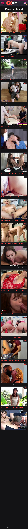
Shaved (3, 150)
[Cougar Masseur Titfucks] (14, 233)
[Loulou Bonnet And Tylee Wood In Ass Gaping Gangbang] (14, 326)
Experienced (21, 173)
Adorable (8, 150)
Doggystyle (4, 313)
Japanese (21, 407)
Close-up (10, 360)
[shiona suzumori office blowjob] (14, 303)
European (14, 126)
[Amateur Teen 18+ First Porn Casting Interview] (14, 69)
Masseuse (14, 243)
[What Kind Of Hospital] (14, 162)
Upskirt (12, 79)
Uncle (20, 267)
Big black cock (5, 290)
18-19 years (15, 32)
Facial (19, 126)
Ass (21, 103)
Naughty (14, 313)
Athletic (3, 384)
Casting (7, 79)
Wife (15, 384)
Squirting (17, 220)
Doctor (24, 126)
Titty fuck (20, 243)
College (23, 220)
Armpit (23, 360)
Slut (12, 103)
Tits (10, 32)
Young (6, 32)
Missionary (22, 56)
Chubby (16, 103)
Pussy (20, 150)
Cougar (9, 243)
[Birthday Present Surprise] (14, 256)
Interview (17, 79)
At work (20, 313)
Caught (12, 56)
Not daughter (13, 196)
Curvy (8, 103)
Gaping (19, 337)
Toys (12, 173)
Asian (9, 313)
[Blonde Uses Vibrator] (14, 209)
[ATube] (14, 3)
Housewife (4, 360)
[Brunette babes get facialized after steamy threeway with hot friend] (14, 139)
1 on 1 (19, 384)
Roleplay (3, 173)
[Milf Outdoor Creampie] (14, 396)
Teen (2, 32)
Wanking (3, 126)
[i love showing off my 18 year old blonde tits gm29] (14, 22)
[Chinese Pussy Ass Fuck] (14, 420)
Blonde (22, 32)
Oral (2, 79)
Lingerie (22, 290)
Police (16, 56)
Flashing (3, 103)
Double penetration (6, 337)
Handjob (3, 243)
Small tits (14, 150)
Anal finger (14, 431)
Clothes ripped (5, 56)
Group (8, 126)
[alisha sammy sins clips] (14, 350)
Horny (3, 407)
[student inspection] (14, 92)
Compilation (17, 360)
